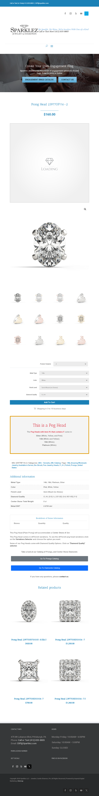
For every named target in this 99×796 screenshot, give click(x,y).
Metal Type (33, 373)
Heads (56, 465)
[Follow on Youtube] (81, 13)
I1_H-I (62, 465)
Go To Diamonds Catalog (49, 568)
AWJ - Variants (44, 463)
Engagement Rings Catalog (39, 80)
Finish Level (33, 387)
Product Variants (45, 364)
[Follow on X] (86, 13)
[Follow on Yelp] (76, 13)
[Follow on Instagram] (70, 13)
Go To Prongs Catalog (49, 559)
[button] (85, 209)
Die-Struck (38, 465)
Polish (67, 465)
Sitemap (20, 781)
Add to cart (49, 402)
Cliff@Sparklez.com (26, 743)
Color (35, 380)
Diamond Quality (31, 395)
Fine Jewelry (48, 465)
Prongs (74, 465)
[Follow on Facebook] (65, 13)
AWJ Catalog (56, 463)
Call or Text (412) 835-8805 (31, 740)
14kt (68, 463)
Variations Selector (24, 539)
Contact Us (67, 80)
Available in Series (26, 465)
